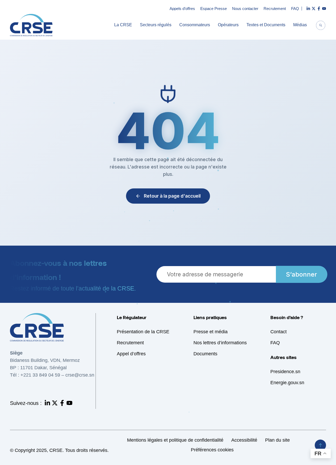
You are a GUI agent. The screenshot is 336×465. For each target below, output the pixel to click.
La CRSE (123, 25)
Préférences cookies (212, 449)
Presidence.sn (285, 371)
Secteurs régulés (155, 25)
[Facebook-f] (62, 403)
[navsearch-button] (321, 26)
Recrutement (275, 8)
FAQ (295, 8)
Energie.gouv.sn (287, 382)
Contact (278, 331)
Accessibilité (244, 440)
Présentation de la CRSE (143, 331)
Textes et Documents (265, 25)
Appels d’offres (182, 8)
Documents (205, 353)
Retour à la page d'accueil (172, 196)
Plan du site (277, 440)
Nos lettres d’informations (220, 342)
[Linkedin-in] (47, 403)
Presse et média (210, 331)
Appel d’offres (131, 353)
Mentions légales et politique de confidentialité (175, 440)
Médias (300, 25)
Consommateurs (194, 25)
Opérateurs (228, 25)
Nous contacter (245, 8)
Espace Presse (213, 8)
